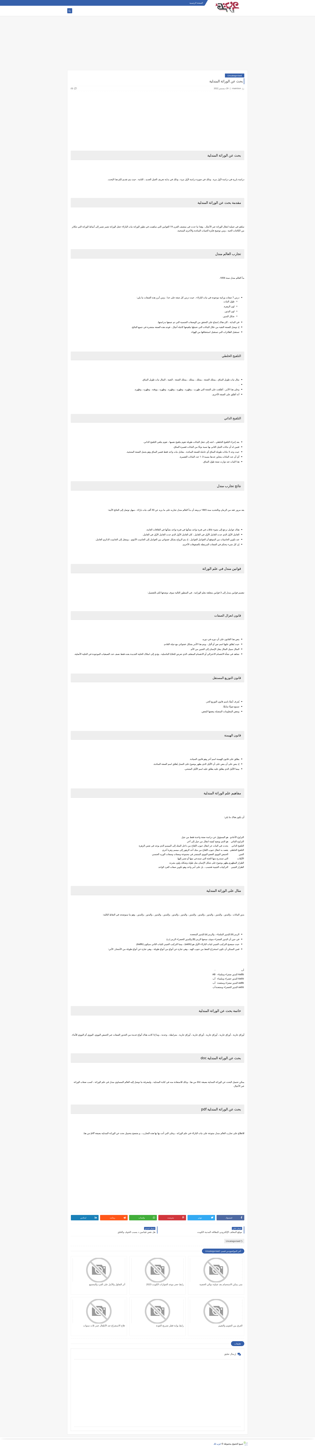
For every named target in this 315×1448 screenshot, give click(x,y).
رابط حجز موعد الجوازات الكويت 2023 (165, 1284)
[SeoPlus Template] (245, 1443)
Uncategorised (234, 75)
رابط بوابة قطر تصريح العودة (170, 1325)
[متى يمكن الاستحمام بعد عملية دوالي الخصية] (216, 1270)
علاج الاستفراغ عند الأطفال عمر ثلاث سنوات (104, 1325)
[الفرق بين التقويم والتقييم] (216, 1311)
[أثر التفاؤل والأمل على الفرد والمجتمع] (99, 1270)
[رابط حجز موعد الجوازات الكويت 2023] (157, 1270)
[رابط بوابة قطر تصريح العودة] (157, 1311)
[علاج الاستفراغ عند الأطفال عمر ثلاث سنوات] (99, 1311)
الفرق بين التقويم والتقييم (230, 1325)
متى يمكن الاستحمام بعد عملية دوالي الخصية (221, 1284)
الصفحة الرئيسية (196, 2)
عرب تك (217, 1443)
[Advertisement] (157, 45)
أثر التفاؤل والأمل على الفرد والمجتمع (107, 1284)
